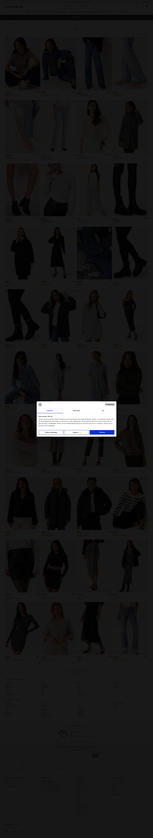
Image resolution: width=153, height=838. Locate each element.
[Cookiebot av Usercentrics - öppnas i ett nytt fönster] (106, 404)
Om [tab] (103, 410)
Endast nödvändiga (51, 432)
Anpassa (75, 432)
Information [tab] (76, 410)
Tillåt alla (102, 432)
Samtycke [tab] (50, 410)
